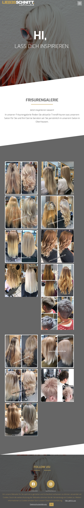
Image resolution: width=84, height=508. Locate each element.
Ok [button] (51, 504)
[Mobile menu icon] (79, 3)
